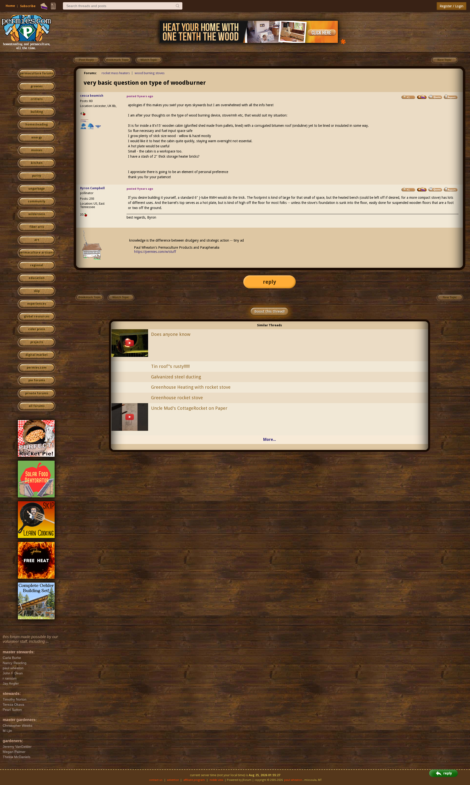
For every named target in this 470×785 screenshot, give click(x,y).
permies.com (37, 367)
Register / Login (451, 6)
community (36, 201)
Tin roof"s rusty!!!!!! (170, 366)
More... (269, 439)
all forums (37, 406)
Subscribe (27, 6)
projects (36, 342)
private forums (36, 393)
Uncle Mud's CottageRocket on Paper (189, 408)
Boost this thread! (269, 311)
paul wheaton (293, 780)
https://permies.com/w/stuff (155, 251)
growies (37, 86)
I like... (84, 121)
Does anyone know (170, 334)
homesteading (36, 124)
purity (36, 175)
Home (10, 6)
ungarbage (36, 188)
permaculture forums (36, 73)
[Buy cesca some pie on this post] (422, 97)
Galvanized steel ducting (176, 376)
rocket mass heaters (116, 73)
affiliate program (194, 780)
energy (36, 137)
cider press (36, 329)
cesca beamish (91, 95)
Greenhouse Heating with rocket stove (191, 387)
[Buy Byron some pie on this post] (422, 189)
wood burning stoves (149, 73)
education (37, 278)
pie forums (36, 380)
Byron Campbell (92, 188)
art (36, 240)
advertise (173, 780)
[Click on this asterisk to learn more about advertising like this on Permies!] (343, 41)
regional (36, 265)
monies (36, 150)
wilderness (36, 214)
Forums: (90, 73)
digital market (36, 355)
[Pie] (44, 6)
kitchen (37, 163)
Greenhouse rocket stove (177, 397)
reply (269, 282)
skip (37, 291)
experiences (36, 303)
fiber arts (36, 227)
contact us (156, 780)
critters (37, 99)
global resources (36, 316)
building (37, 112)
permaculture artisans (36, 252)
